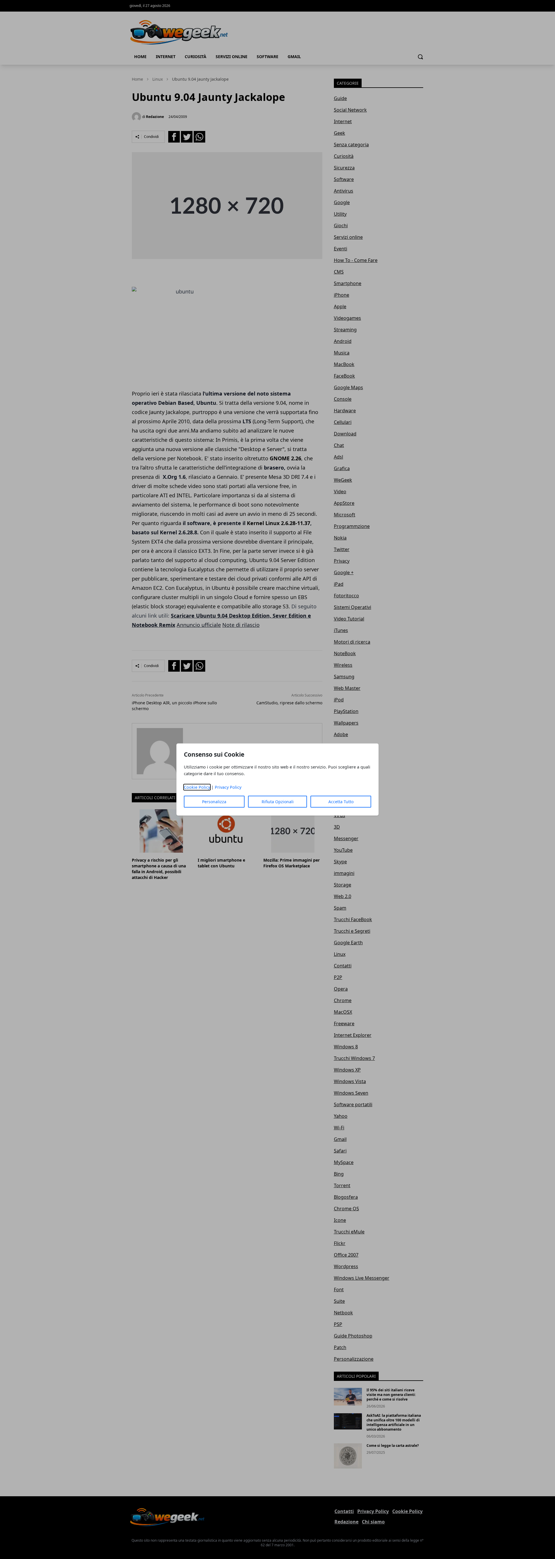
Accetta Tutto (341, 801)
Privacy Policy (228, 787)
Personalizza (214, 801)
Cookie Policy (197, 787)
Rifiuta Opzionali (278, 801)
